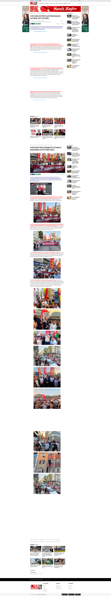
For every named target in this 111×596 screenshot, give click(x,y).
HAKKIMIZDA (70, 588)
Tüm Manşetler (41, 3)
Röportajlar (45, 590)
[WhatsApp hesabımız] (80, 0)
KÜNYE (69, 586)
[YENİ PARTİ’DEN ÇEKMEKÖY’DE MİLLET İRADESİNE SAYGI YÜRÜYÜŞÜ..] (47, 121)
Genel (51, 3)
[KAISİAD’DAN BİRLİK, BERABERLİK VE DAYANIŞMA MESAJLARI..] (69, 177)
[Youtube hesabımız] (79, 0)
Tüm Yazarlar (71, 585)
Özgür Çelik (47, 541)
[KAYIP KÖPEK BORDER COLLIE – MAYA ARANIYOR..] (69, 67)
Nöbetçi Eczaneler (58, 588)
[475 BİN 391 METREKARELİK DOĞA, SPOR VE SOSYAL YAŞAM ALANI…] (69, 55)
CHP (53, 539)
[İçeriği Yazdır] (40, 24)
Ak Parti (32, 539)
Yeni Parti (58, 541)
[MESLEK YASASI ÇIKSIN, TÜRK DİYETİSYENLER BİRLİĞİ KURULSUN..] (69, 41)
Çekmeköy (36, 539)
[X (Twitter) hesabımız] (76, 0)
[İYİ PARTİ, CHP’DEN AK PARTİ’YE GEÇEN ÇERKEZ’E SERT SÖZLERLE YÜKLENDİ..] (47, 132)
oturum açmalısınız (40, 573)
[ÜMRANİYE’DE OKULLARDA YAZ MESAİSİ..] (69, 36)
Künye (69, 3)
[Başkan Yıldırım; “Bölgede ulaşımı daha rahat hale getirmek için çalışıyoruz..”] (69, 17)
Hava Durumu (58, 585)
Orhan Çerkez (42, 541)
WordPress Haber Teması (42, 594)
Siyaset (57, 3)
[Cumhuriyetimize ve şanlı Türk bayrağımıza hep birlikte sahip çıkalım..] (59, 132)
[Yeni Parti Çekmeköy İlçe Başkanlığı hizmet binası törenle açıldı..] (35, 121)
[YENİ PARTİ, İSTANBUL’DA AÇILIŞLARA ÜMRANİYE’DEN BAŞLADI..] (59, 121)
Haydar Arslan (58, 539)
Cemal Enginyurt (49, 539)
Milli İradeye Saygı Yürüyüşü (35, 541)
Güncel (54, 3)
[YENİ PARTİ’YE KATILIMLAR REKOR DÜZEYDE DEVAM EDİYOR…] (35, 132)
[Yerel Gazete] (33, 4)
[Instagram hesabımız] (46, 579)
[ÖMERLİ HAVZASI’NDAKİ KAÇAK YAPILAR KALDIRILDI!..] (69, 50)
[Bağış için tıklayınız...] (25, 31)
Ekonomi (44, 585)
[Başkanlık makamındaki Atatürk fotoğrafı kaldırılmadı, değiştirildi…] (69, 61)
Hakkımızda (65, 3)
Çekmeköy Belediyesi (42, 539)
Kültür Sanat (61, 3)
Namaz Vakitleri (58, 586)
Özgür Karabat (53, 541)
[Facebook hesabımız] (75, 0)
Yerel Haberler (47, 3)
